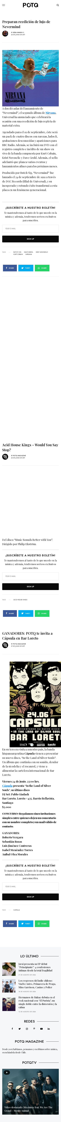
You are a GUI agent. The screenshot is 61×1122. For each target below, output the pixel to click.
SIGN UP (30, 239)
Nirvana (51, 113)
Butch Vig (17, 252)
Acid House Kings (20, 600)
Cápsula (7, 786)
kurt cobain (18, 254)
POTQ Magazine (19, 456)
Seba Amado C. (19, 32)
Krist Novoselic (42, 252)
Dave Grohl (28, 252)
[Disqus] (30, 314)
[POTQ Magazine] (30, 5)
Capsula (16, 910)
